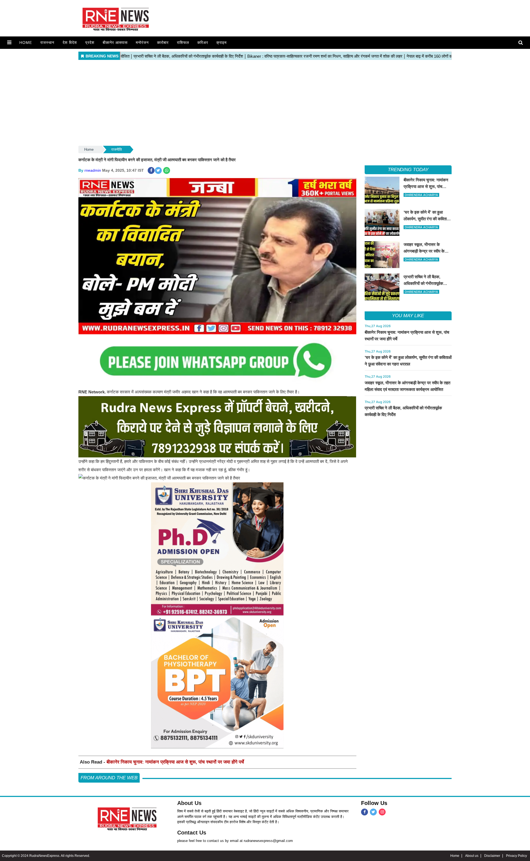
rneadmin (92, 170)
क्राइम (221, 42)
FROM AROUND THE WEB (109, 777)
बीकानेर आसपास (115, 42)
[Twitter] (373, 812)
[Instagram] (382, 812)
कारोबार (163, 42)
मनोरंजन (142, 42)
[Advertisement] (265, 103)
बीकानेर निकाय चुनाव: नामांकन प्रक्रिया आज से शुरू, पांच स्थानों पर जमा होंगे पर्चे (175, 762)
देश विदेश (70, 42)
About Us (189, 803)
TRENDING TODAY (408, 169)
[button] (9, 42)
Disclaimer (492, 856)
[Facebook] (364, 812)
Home (25, 42)
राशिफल (183, 42)
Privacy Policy (516, 856)
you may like (408, 315)
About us (471, 856)
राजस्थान (47, 42)
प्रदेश (89, 42)
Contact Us (191, 833)
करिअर (202, 42)
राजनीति (116, 149)
